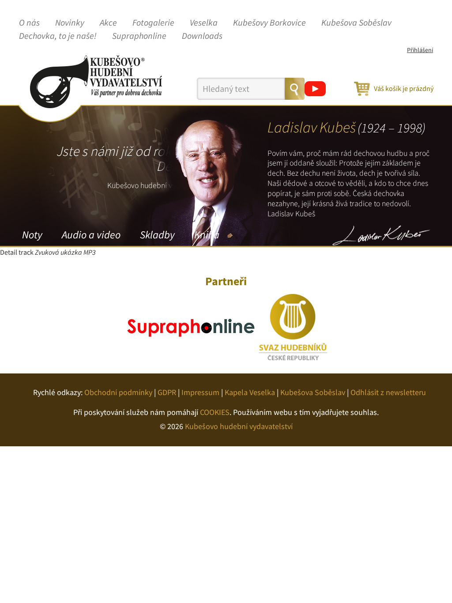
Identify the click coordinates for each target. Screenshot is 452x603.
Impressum (200, 392)
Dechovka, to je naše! (58, 36)
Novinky (69, 23)
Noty (32, 234)
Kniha (206, 234)
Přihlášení (420, 50)
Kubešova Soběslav (356, 23)
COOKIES (215, 412)
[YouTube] (315, 88)
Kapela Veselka (250, 392)
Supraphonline (139, 36)
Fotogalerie (153, 23)
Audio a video (91, 234)
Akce (108, 23)
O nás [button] (29, 23)
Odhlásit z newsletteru (388, 392)
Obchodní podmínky (118, 392)
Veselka (204, 23)
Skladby (157, 234)
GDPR (167, 392)
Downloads (202, 36)
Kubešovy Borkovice (269, 23)
